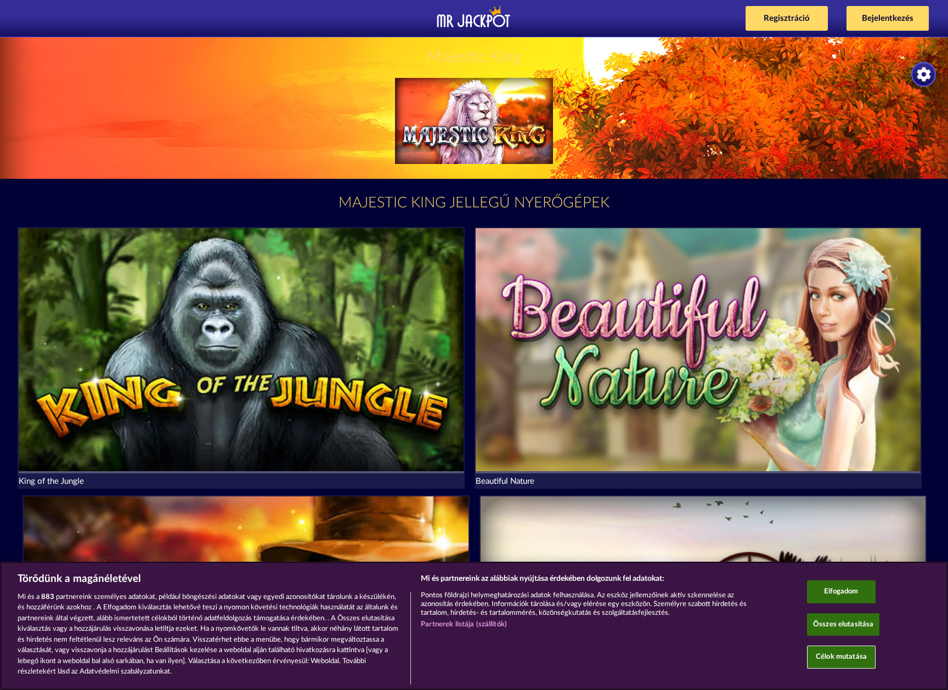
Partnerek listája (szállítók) (464, 624)
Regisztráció (787, 18)
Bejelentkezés (887, 18)
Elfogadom (841, 591)
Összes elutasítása (843, 624)
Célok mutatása (841, 656)
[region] (474, 626)
